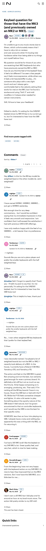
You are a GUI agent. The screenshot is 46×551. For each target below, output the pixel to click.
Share (7, 125)
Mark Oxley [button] (13, 489)
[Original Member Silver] (26, 36)
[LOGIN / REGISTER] (43, 3)
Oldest (13, 159)
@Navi (10, 176)
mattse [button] (12, 170)
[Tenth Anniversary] (29, 36)
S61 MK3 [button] (16, 141)
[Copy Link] (10, 41)
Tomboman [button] (13, 243)
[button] (6, 37)
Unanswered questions (23, 525)
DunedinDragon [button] (15, 460)
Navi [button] (11, 36)
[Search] (39, 3)
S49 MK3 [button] (8, 141)
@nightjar (8, 296)
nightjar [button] (12, 193)
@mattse (8, 281)
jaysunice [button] (13, 352)
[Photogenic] (23, 36)
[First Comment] (32, 36)
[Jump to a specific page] (40, 164)
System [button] (38, 38)
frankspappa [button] (14, 436)
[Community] (8, 3)
